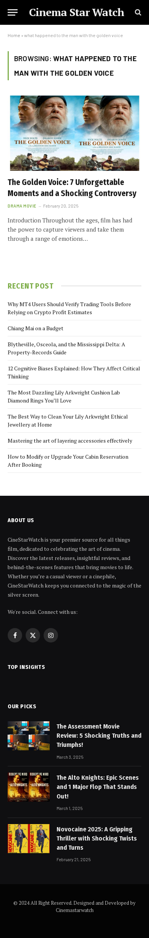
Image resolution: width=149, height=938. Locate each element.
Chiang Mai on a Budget (35, 328)
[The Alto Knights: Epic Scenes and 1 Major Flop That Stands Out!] (29, 787)
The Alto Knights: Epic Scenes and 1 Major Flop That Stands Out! (98, 787)
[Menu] (13, 12)
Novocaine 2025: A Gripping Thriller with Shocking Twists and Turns (97, 838)
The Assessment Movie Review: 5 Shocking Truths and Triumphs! (99, 735)
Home (14, 35)
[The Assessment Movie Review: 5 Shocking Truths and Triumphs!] (29, 735)
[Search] (137, 12)
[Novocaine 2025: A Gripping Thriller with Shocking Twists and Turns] (29, 838)
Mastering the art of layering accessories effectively (70, 440)
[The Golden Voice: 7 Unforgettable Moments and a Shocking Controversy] (74, 133)
